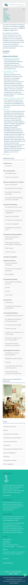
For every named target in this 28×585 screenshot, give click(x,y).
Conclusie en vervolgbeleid (12, 224)
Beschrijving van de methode (10, 434)
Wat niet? (7, 291)
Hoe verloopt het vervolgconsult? (13, 220)
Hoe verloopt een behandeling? (13, 325)
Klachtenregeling (9, 274)
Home (5, 10)
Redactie (5, 549)
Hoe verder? (8, 166)
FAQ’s (4, 21)
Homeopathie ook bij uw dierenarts (14, 315)
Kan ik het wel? (9, 295)
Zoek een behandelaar (16, 571)
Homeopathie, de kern (11, 173)
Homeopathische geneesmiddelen (12, 438)
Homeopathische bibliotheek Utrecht (12, 449)
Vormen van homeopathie (12, 177)
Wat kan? (7, 287)
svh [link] (16, 546)
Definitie (5, 430)
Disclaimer (6, 558)
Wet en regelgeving (8, 464)
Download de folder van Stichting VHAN (12, 492)
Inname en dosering (10, 252)
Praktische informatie (10, 328)
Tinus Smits (7, 154)
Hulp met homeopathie (11, 184)
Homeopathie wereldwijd (9, 460)
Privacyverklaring (8, 563)
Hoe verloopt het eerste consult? (13, 207)
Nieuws (5, 13)
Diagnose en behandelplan (12, 216)
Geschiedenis (6, 445)
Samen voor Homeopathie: (9, 546)
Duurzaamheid (9, 302)
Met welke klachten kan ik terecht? (14, 188)
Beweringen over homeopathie (12, 58)
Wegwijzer (6, 16)
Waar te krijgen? (9, 248)
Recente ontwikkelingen (9, 453)
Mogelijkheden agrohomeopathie (13, 358)
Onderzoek (6, 109)
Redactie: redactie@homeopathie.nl (11, 544)
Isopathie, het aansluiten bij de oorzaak (14, 98)
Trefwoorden (6, 20)
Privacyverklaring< (7, 495)
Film (4, 12)
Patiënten (7, 571)
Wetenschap (6, 15)
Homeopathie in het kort (9, 426)
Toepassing (6, 456)
